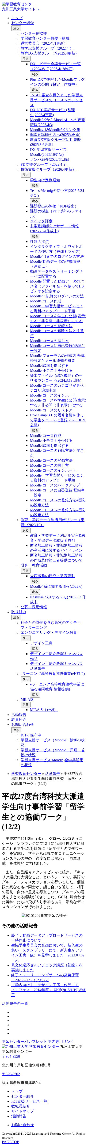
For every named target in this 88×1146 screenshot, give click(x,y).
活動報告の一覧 (15, 1004)
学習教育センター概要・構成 (45, 38)
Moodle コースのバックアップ (55, 485)
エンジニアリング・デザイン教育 (49, 632)
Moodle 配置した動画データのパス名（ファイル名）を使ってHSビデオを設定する (57, 286)
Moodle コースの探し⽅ (49, 341)
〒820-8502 (11, 1074)
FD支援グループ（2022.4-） (44, 164)
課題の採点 (39, 242)
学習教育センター (26, 774)
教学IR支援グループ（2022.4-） (47, 48)
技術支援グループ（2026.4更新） (48, 169)
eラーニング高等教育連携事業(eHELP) (53, 674)
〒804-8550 (11, 1056)
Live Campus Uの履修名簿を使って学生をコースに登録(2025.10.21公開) (58, 420)
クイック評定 (41, 221)
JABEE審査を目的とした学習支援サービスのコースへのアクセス (56, 100)
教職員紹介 (20, 1106)
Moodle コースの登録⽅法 (51, 326)
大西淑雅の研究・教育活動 (52, 576)
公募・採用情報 (34, 607)
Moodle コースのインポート (53, 395)
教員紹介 (18, 720)
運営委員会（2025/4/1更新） (44, 43)
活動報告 (18, 715)
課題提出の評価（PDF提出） (54, 206)
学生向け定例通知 (45, 180)
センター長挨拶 (34, 33)
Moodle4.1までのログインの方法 (57, 256)
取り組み (18, 612)
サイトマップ (22, 1111)
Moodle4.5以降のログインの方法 (57, 296)
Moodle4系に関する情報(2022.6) (56, 586)
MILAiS (27, 700)
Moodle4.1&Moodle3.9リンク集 (55, 130)
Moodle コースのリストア (51, 410)
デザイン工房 (41, 643)
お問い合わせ (22, 725)
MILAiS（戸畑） (44, 710)
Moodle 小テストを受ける (51, 370)
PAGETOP (10, 1142)
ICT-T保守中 (31, 735)
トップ (17, 18)
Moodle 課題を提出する (49, 366)
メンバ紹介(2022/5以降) (49, 159)
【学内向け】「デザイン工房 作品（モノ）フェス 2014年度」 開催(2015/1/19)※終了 (48, 990)
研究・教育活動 (34, 565)
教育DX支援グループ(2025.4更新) (49, 53)
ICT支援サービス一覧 (29, 1101)
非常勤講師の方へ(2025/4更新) (55, 135)
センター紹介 (22, 23)
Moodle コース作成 (45, 301)
